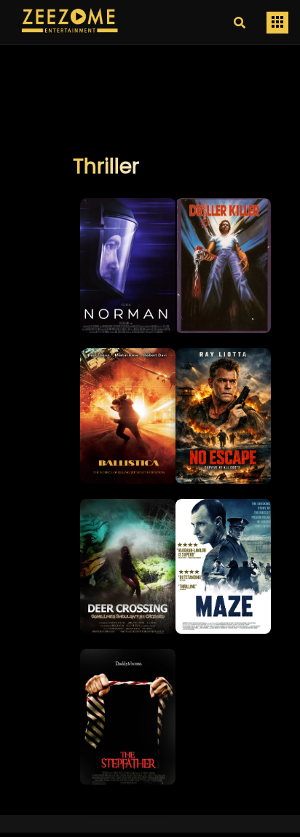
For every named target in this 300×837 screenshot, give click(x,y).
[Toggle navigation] (277, 23)
